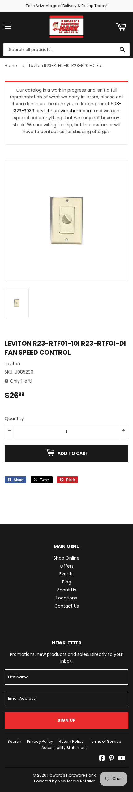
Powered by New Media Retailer (64, 781)
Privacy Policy (40, 741)
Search (14, 741)
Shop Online (66, 558)
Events (66, 574)
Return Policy (71, 741)
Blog (66, 582)
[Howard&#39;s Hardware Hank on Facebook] (102, 759)
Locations (66, 598)
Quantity (14, 418)
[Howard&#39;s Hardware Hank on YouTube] (121, 759)
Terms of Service (105, 741)
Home (11, 65)
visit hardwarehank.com (67, 111)
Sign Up (66, 720)
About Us (66, 590)
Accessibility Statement (64, 747)
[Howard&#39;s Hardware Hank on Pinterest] (111, 759)
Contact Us (66, 606)
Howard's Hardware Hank (71, 775)
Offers (67, 566)
